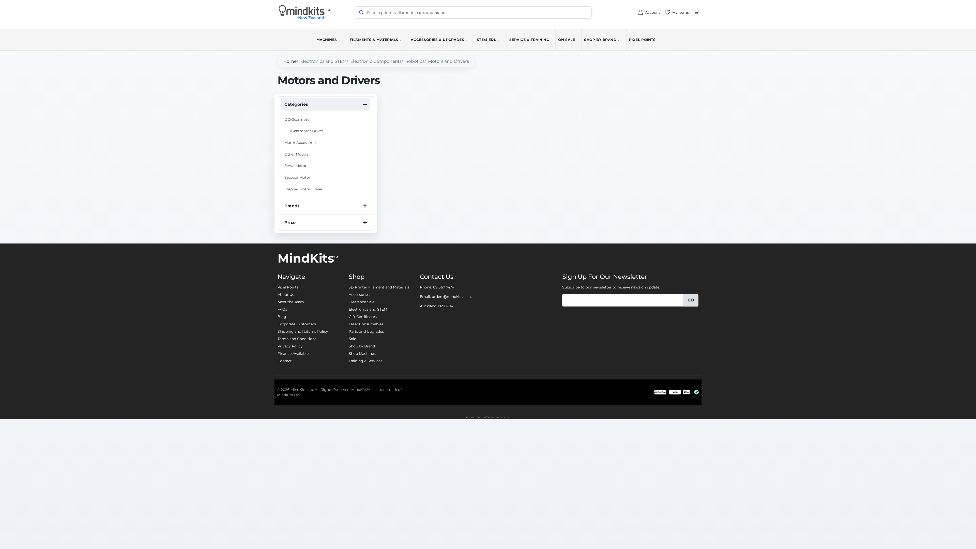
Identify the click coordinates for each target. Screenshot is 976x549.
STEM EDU (488, 40)
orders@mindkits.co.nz (452, 296)
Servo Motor (295, 165)
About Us (286, 294)
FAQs (282, 309)
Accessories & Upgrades (439, 40)
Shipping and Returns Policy (303, 331)
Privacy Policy (290, 346)
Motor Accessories (300, 142)
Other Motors (296, 154)
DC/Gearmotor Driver (303, 131)
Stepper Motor (297, 177)
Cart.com (504, 417)
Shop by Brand (602, 40)
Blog (282, 316)
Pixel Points (642, 40)
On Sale (566, 40)
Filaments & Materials (376, 40)
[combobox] (473, 12)
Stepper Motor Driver (303, 189)
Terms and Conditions (297, 339)
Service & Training (529, 40)
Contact (285, 361)
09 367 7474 (443, 287)
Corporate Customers (297, 324)
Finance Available (293, 353)
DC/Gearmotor (297, 119)
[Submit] (361, 12)
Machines (328, 40)
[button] (325, 104)
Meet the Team (291, 302)
